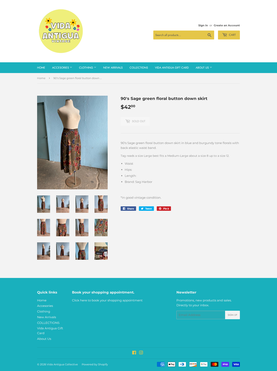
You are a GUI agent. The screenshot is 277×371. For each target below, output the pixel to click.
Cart (232, 35)
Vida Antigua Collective (62, 364)
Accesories (61, 68)
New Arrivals (113, 68)
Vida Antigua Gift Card (172, 68)
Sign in (203, 25)
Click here (79, 300)
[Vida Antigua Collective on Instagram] (141, 353)
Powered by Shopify (95, 364)
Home (41, 68)
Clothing (86, 68)
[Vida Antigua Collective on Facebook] (134, 353)
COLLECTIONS (139, 68)
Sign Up (232, 315)
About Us (203, 68)
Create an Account (227, 25)
